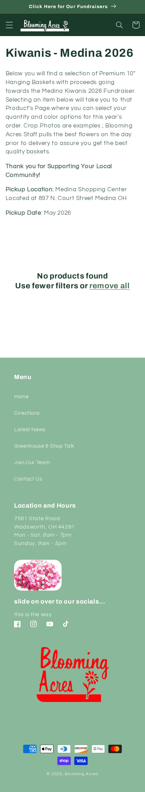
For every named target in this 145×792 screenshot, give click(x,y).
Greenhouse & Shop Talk (44, 446)
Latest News (29, 429)
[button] (9, 25)
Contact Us (28, 479)
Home (21, 396)
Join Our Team (32, 462)
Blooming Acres (81, 774)
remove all (109, 286)
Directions (26, 413)
